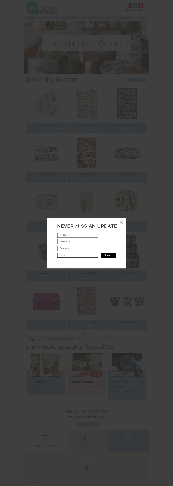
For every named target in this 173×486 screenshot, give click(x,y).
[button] (121, 222)
